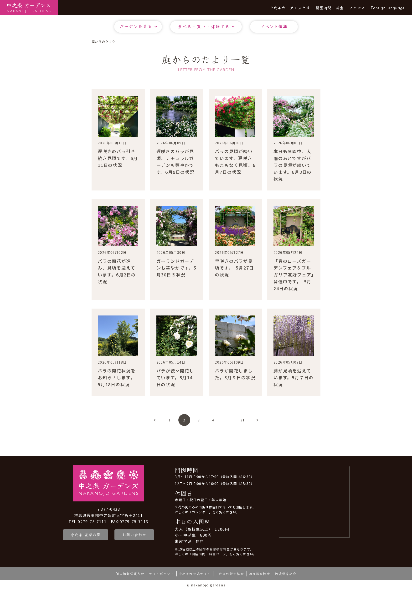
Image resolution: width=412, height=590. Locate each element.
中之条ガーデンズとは (289, 7)
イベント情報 (274, 26)
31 (242, 419)
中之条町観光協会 (229, 573)
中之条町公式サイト (195, 573)
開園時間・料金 (329, 7)
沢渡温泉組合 (285, 573)
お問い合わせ (134, 534)
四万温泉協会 (259, 573)
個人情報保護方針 (130, 573)
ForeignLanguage (388, 7)
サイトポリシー (161, 573)
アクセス (357, 7)
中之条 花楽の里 (86, 534)
